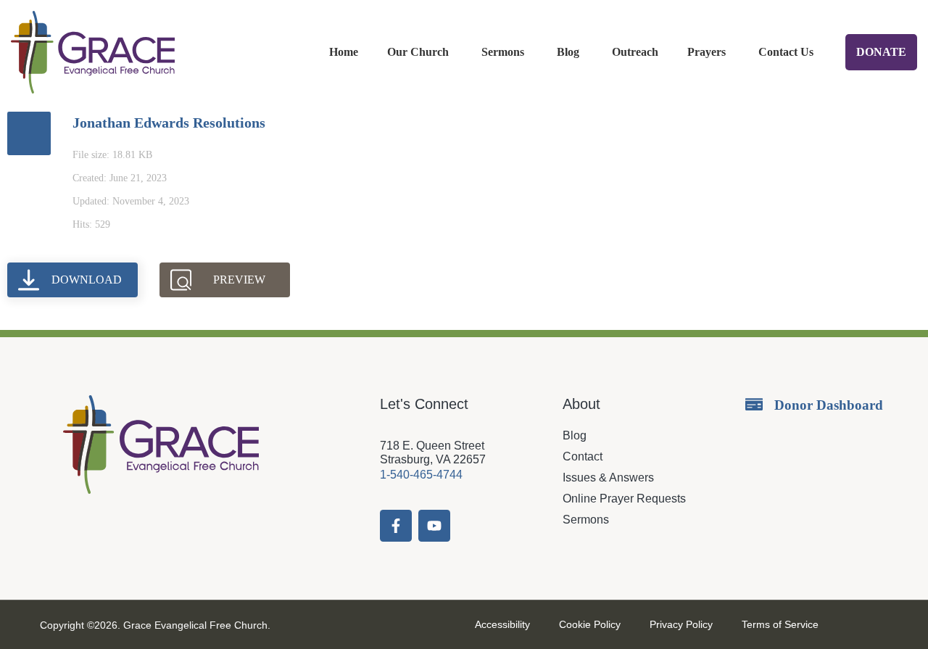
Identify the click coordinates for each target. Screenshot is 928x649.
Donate (881, 52)
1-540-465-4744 (421, 474)
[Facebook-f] (396, 526)
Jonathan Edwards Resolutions (168, 123)
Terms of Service (780, 624)
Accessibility (502, 624)
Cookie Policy (590, 624)
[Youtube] (434, 526)
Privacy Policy (681, 624)
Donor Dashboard (828, 405)
